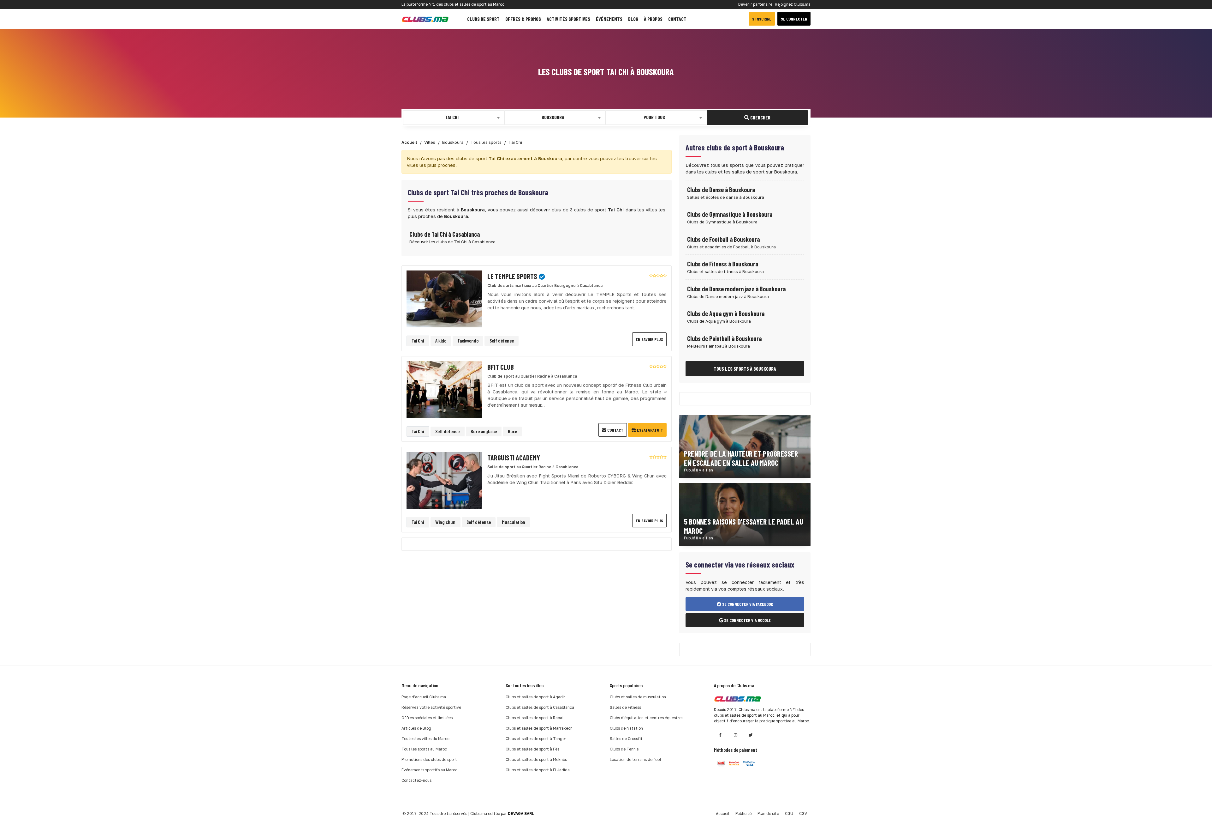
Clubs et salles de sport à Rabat (535, 717)
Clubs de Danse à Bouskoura (721, 189)
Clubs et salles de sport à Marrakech (539, 728)
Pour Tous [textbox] (654, 117)
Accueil (722, 813)
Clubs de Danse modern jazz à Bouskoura (736, 289)
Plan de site (768, 813)
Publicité (743, 813)
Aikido (440, 340)
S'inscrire (761, 18)
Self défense (502, 340)
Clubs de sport (483, 19)
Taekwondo (467, 340)
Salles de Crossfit (626, 738)
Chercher (759, 117)
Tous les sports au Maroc (424, 749)
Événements (609, 19)
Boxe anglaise (484, 431)
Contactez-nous (416, 780)
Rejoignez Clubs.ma (793, 4)
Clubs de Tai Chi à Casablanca (444, 234)
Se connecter (794, 18)
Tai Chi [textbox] (452, 117)
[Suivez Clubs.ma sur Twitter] (750, 735)
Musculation (513, 522)
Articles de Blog (416, 728)
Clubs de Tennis (624, 749)
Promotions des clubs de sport (429, 759)
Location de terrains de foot (636, 759)
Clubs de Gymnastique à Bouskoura (729, 214)
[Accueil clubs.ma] (425, 19)
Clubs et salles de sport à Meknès (536, 759)
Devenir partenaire (755, 4)
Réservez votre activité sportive (431, 707)
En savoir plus (649, 339)
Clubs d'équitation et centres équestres (646, 717)
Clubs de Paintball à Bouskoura (724, 338)
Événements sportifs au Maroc (429, 770)
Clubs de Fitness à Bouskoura (722, 264)
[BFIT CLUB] (444, 389)
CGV (803, 813)
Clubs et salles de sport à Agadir (535, 697)
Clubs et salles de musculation (638, 697)
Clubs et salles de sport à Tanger (536, 738)
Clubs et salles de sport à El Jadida (538, 770)
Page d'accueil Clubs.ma (423, 697)
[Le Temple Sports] (444, 298)
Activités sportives (568, 19)
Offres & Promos (523, 19)
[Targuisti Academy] (444, 480)
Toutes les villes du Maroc (425, 738)
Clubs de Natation (626, 728)
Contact (677, 19)
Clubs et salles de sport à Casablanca (540, 707)
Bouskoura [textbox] (553, 117)
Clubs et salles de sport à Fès (532, 749)
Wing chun (445, 522)
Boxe (512, 431)
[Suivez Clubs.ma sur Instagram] (735, 735)
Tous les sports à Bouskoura (745, 369)
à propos (653, 19)
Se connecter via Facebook (747, 604)
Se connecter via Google (747, 620)
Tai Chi (418, 340)
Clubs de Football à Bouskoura (723, 239)
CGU (789, 813)
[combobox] (454, 117)
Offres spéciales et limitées (427, 717)
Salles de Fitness (625, 707)
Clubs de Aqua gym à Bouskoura (725, 313)
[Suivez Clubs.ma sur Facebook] (720, 735)
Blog (633, 19)
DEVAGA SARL (521, 813)
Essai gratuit (649, 430)
